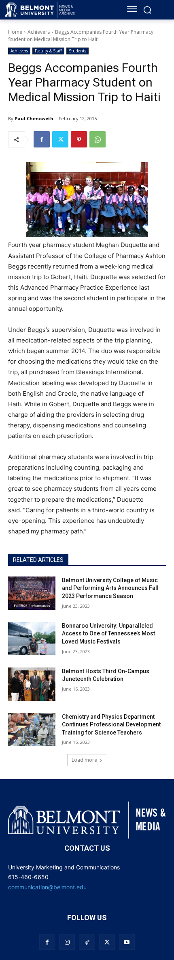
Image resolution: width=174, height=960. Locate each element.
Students (77, 51)
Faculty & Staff (48, 51)
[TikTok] (87, 942)
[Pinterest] (79, 139)
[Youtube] (127, 942)
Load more (84, 759)
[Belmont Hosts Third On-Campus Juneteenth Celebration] (31, 684)
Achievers (39, 31)
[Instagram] (67, 942)
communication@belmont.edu (47, 887)
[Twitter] (60, 139)
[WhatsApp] (97, 139)
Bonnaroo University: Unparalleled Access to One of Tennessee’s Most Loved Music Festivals (108, 633)
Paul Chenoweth (34, 118)
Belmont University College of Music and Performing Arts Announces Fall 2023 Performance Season (110, 588)
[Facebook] (42, 139)
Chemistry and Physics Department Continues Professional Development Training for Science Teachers (111, 724)
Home (15, 31)
